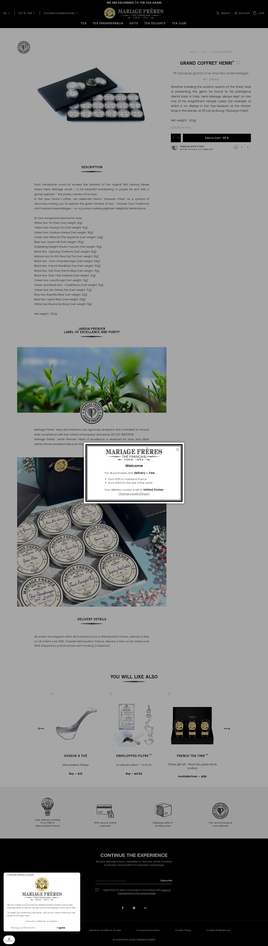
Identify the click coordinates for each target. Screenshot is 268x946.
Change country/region (134, 494)
